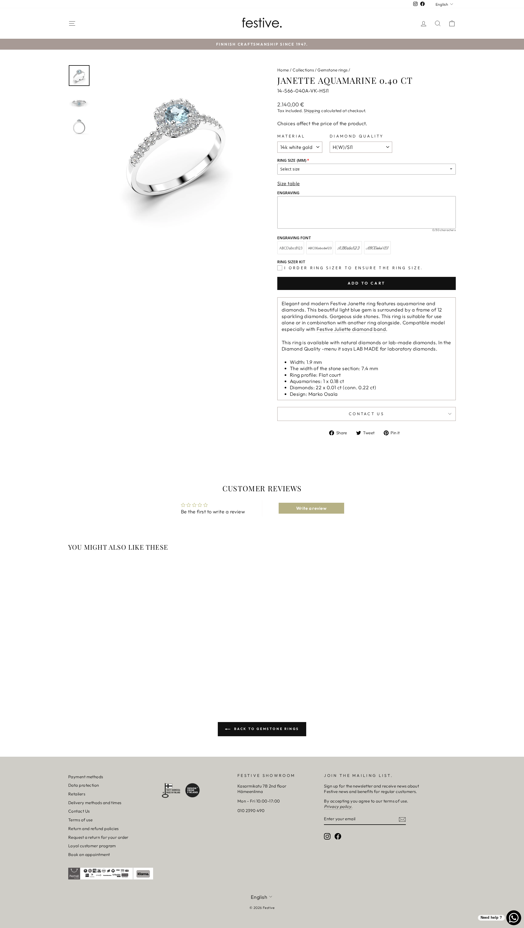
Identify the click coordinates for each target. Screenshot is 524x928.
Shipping (312, 110)
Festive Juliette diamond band (351, 329)
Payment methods (85, 776)
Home (283, 70)
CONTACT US (366, 413)
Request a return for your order (98, 837)
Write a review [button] (311, 508)
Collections (303, 70)
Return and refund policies (93, 828)
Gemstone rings (332, 70)
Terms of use (80, 819)
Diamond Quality (357, 136)
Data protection (83, 785)
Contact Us (79, 811)
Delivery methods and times (94, 802)
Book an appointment (89, 854)
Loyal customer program (92, 845)
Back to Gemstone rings (266, 729)
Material (291, 136)
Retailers (76, 794)
